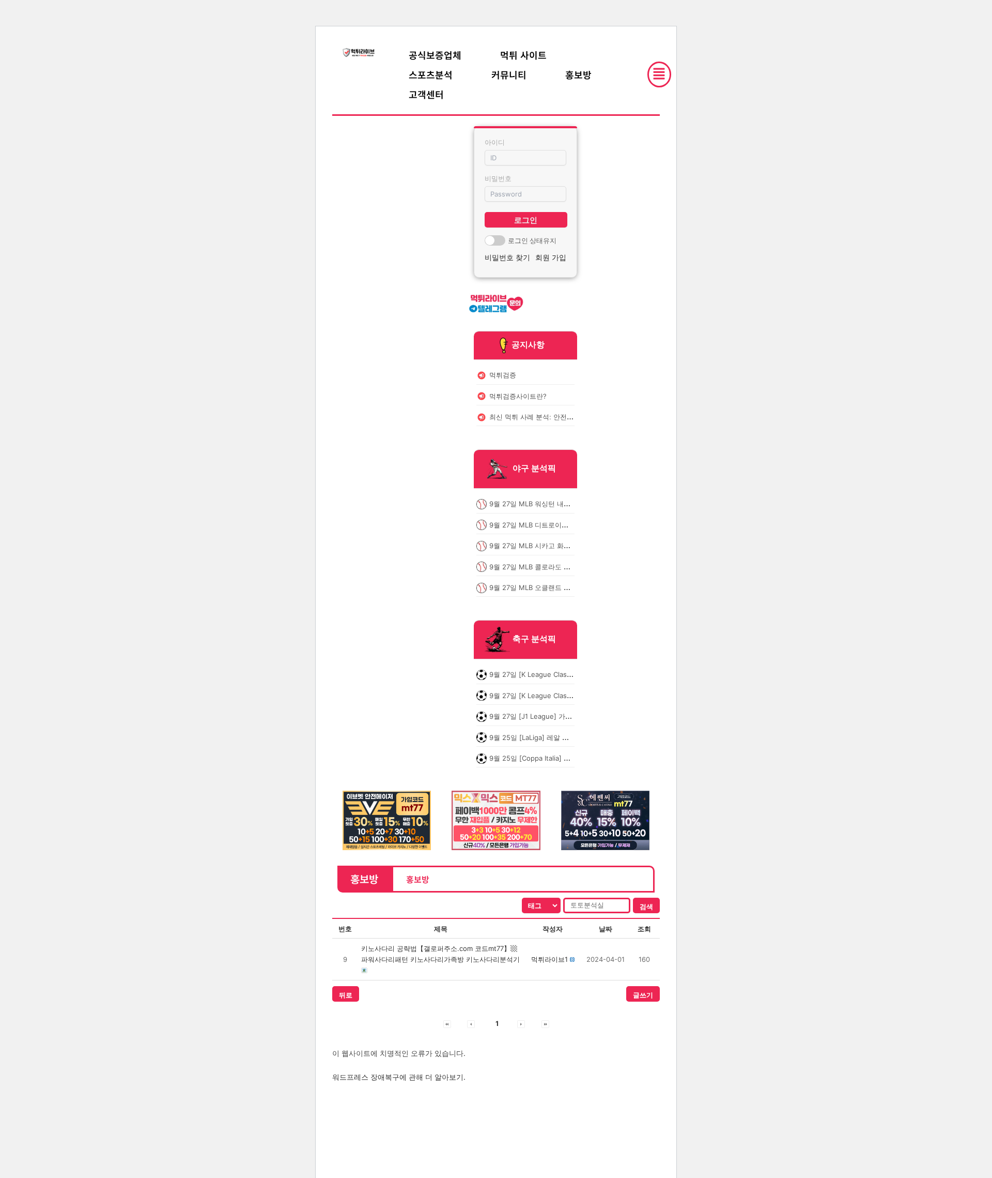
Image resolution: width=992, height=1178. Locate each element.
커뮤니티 (508, 74)
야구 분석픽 (534, 468)
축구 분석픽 (534, 639)
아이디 (495, 142)
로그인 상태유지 (532, 240)
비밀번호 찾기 (507, 257)
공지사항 (528, 344)
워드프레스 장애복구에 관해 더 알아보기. (399, 1077)
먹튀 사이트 (523, 55)
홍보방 (578, 74)
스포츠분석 (431, 74)
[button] (549, 959)
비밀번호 (498, 178)
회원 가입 (550, 257)
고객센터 (426, 94)
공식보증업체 (435, 55)
